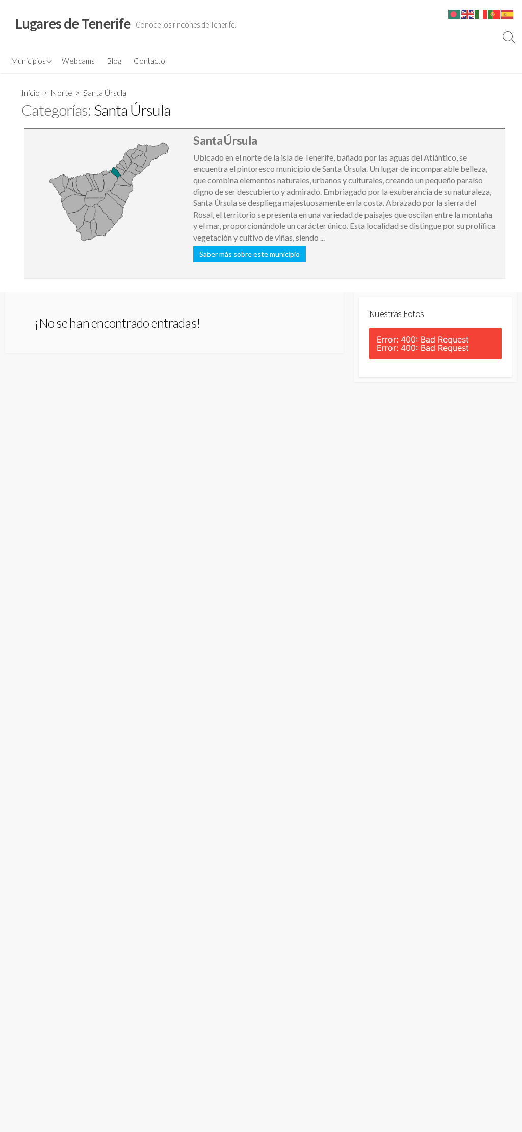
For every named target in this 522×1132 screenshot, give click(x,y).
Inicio (30, 92)
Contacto (149, 60)
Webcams (78, 60)
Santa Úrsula (225, 140)
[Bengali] (454, 13)
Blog (114, 60)
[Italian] (481, 13)
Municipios (28, 60)
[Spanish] (507, 13)
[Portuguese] (494, 13)
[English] (468, 13)
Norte (61, 92)
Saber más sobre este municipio (249, 254)
